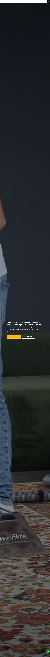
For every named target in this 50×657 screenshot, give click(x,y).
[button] (14, 337)
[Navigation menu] (48, 1)
